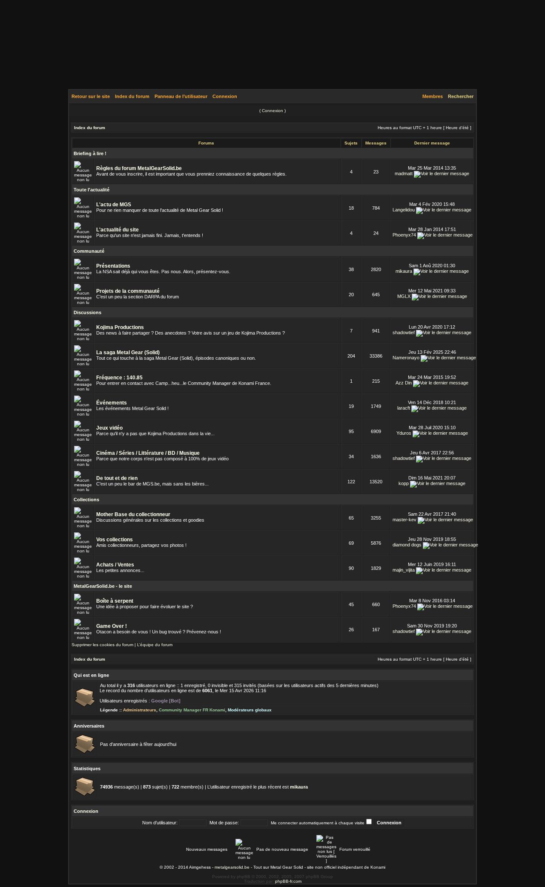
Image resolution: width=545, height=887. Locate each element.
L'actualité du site (117, 230)
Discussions (87, 312)
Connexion (224, 96)
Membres (432, 96)
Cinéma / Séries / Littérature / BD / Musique (148, 453)
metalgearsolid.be (232, 867)
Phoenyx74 (404, 234)
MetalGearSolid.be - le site (103, 586)
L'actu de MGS (113, 205)
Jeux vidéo (109, 428)
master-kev (404, 519)
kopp (404, 483)
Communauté (89, 251)
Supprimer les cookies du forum (102, 644)
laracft (403, 407)
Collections (86, 499)
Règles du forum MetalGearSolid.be (139, 168)
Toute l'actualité (91, 189)
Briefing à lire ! (90, 153)
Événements (111, 403)
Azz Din (404, 382)
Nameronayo (406, 357)
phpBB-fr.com (288, 881)
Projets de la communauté (128, 291)
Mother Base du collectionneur (133, 514)
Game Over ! (111, 626)
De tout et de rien (117, 478)
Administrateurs (139, 710)
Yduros (403, 433)
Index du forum (132, 96)
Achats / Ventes (115, 565)
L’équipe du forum (154, 644)
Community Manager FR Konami (192, 710)
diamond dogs (407, 544)
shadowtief (404, 332)
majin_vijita (404, 569)
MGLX (403, 296)
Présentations (113, 266)
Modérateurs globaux (250, 710)
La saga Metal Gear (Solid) (128, 352)
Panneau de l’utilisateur (181, 96)
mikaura (404, 271)
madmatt (404, 173)
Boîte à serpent (114, 601)
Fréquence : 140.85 (119, 378)
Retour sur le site (91, 96)
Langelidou (404, 209)
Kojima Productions (120, 327)
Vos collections (114, 540)
